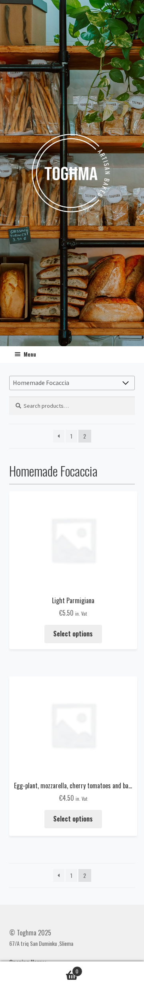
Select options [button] (73, 633)
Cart (63, 968)
